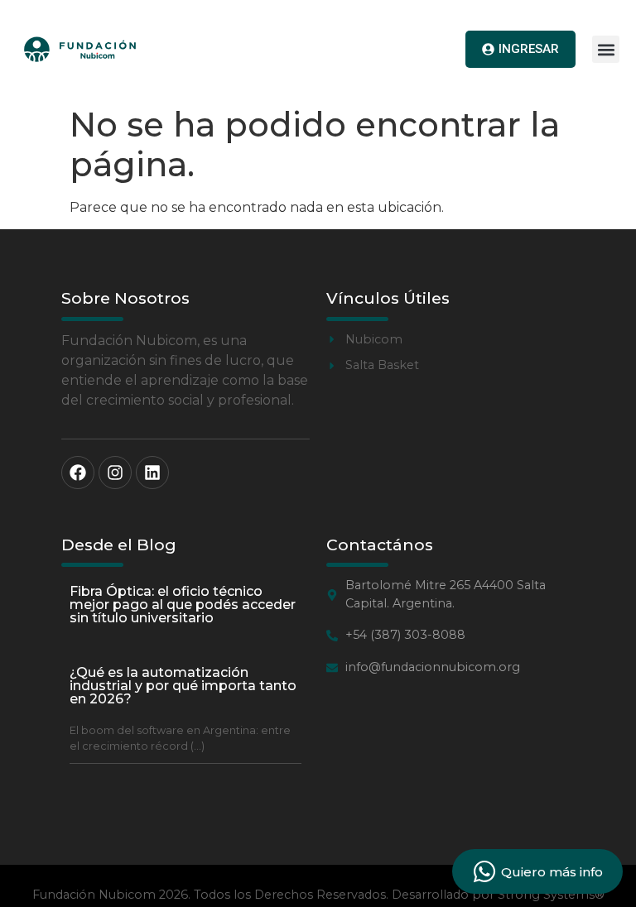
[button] (605, 49)
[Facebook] (77, 472)
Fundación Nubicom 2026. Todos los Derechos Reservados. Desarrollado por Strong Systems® (318, 894)
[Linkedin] (152, 472)
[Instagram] (115, 472)
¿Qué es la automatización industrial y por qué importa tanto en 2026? (183, 686)
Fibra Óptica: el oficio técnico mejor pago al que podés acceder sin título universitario (183, 604)
